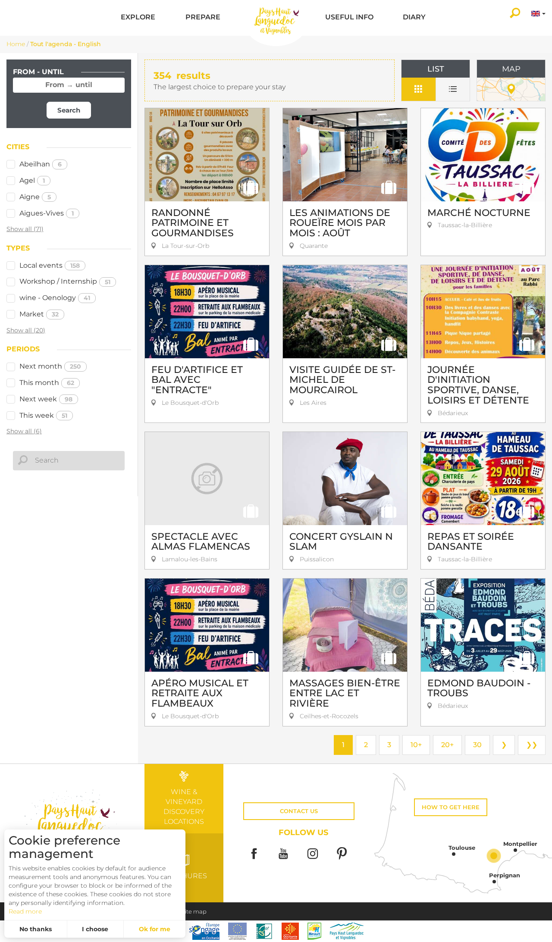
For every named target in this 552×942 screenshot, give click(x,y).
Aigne (35, 197)
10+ (416, 745)
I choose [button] (95, 929)
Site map (194, 911)
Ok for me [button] (154, 929)
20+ (447, 745)
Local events (49, 265)
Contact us (299, 811)
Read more (25, 911)
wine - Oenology (54, 298)
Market (39, 314)
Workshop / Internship (64, 281)
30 (477, 745)
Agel (32, 180)
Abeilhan (40, 164)
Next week (45, 399)
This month (46, 383)
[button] (138, 18)
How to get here (451, 807)
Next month (50, 366)
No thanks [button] (35, 929)
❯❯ (531, 745)
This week (43, 415)
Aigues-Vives (46, 213)
